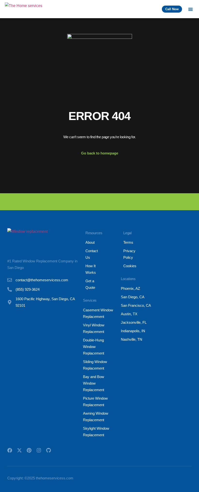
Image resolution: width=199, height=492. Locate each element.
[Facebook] (9, 450)
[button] (190, 9)
